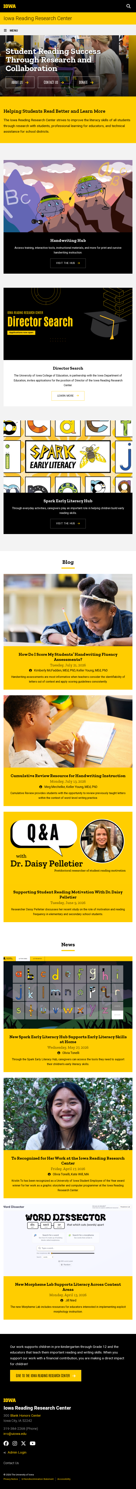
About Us (18, 82)
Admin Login (17, 1452)
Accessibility (63, 1479)
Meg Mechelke (54, 787)
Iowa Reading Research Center (38, 18)
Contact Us (51, 82)
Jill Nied (70, 1300)
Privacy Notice (11, 1479)
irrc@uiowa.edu (15, 1434)
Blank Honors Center (25, 1415)
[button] (128, 6)
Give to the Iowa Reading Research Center (43, 1375)
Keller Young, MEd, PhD (92, 670)
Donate (84, 82)
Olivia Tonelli (70, 1053)
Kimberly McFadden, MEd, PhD (54, 670)
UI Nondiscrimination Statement (38, 1479)
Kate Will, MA (80, 1174)
